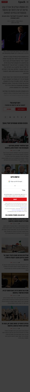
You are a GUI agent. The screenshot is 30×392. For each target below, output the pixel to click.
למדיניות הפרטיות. (23, 207)
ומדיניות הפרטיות (15, 210)
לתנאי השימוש (20, 210)
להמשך (15, 199)
